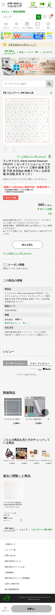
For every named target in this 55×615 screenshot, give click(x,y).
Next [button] (45, 120)
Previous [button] (9, 120)
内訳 (50, 213)
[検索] (49, 83)
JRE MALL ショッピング (9, 52)
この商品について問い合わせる (33, 156)
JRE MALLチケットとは (14, 567)
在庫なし (31, 609)
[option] (27, 120)
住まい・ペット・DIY (29, 52)
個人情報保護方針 (12, 589)
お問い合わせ (10, 555)
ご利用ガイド (10, 544)
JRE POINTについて (13, 561)
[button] (45, 412)
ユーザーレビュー (15, 364)
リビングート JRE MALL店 (19, 93)
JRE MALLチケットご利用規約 (17, 578)
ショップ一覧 (10, 550)
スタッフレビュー (40, 364)
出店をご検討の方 (12, 584)
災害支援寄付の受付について (22, 45)
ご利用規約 (9, 572)
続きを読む (27, 244)
